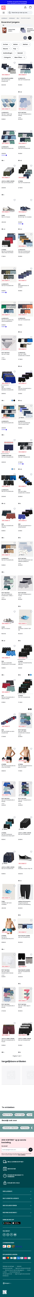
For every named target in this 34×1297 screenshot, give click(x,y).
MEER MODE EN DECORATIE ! (10, 1212)
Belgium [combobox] (7, 1283)
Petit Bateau (25, 1128)
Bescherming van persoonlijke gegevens (15, 1270)
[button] (30, 7)
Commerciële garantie (15, 1272)
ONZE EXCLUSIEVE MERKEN (10, 1205)
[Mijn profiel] (25, 7)
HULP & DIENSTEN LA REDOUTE (11, 1198)
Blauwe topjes (19, 1115)
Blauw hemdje (7, 1115)
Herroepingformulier (7, 1274)
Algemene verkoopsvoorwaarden (23, 1268)
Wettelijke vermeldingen (8, 1266)
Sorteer (5, 44)
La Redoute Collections (10, 1128)
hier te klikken (21, 1154)
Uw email (4, 1146)
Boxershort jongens (25, 18)
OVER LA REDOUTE (7, 1191)
